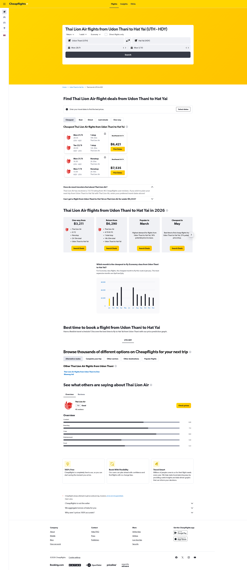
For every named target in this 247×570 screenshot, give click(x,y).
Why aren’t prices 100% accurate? (80, 512)
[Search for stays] (4, 17)
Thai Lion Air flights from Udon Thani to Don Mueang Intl (82, 373)
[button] (4, 4)
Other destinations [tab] (131, 359)
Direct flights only (116, 34)
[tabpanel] (128, 291)
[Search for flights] (4, 11)
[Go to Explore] (4, 28)
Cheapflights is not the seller (77, 503)
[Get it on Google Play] (180, 532)
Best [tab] (80, 120)
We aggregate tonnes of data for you (80, 508)
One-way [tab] (117, 120)
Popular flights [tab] (150, 359)
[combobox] (70, 34)
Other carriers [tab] (112, 359)
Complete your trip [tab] (94, 359)
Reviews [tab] (81, 394)
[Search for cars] (4, 22)
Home (64, 87)
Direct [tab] (90, 120)
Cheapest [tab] (69, 120)
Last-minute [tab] (103, 120)
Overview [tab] (69, 394)
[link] (78, 248)
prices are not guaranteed (115, 496)
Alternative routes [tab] (73, 359)
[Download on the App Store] (180, 539)
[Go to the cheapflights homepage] (18, 4)
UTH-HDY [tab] (128, 340)
